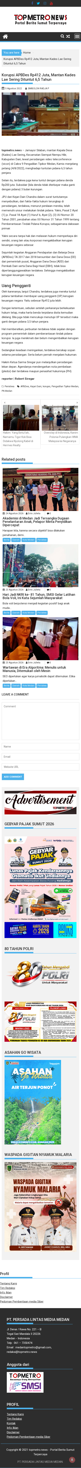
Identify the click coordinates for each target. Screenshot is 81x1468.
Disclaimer (6, 1297)
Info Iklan (5, 1292)
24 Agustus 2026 (15, 513)
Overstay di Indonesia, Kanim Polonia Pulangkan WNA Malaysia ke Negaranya (61, 437)
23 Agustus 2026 (15, 589)
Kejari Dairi (35, 386)
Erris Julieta (34, 513)
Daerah (16, 540)
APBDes (25, 386)
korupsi (46, 386)
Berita (6, 540)
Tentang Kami (8, 1283)
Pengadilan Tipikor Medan (65, 386)
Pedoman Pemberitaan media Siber (22, 1301)
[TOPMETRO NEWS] (5, 36)
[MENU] (77, 36)
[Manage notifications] (72, 1460)
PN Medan (7, 391)
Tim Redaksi (7, 1288)
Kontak (11, 1423)
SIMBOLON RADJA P (38, 88)
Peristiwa (9, 386)
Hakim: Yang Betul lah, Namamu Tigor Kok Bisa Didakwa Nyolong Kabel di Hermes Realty (18, 439)
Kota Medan (28, 540)
